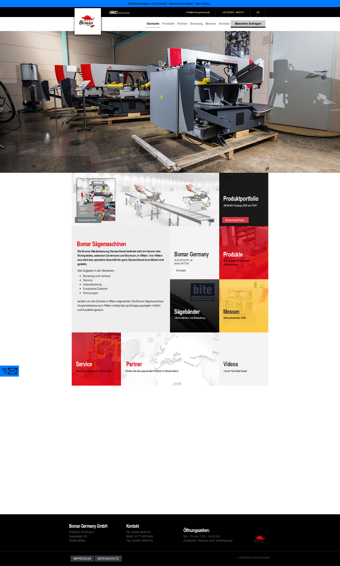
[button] (25, 102)
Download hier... (88, 220)
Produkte (168, 23)
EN (258, 12)
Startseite (154, 23)
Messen (211, 23)
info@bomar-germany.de (198, 12)
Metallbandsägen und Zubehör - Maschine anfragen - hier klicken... (170, 3)
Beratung (196, 23)
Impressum (82, 558)
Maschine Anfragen (248, 23)
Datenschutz (108, 558)
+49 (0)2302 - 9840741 (233, 12)
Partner (182, 23)
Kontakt (224, 23)
